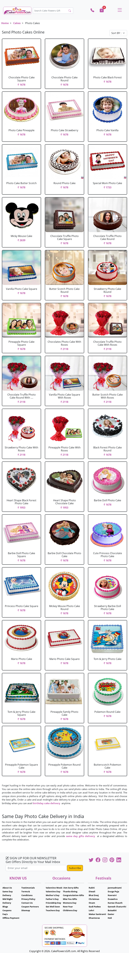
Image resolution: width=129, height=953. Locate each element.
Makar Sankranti (97, 914)
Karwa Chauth (115, 902)
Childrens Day (70, 910)
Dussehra (113, 899)
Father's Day (52, 899)
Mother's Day (52, 895)
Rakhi (92, 887)
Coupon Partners (30, 906)
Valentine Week (54, 887)
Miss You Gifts (70, 899)
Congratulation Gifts (73, 895)
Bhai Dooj (94, 895)
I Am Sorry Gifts (71, 887)
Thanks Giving (70, 891)
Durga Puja (113, 891)
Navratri (112, 895)
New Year (68, 906)
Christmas (94, 899)
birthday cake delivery (46, 803)
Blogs (5, 906)
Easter (111, 914)
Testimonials (28, 887)
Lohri (91, 910)
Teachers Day (53, 910)
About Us (7, 887)
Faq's (5, 914)
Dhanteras (94, 917)
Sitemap (25, 910)
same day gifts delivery (80, 836)
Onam (92, 902)
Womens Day (69, 902)
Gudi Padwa (95, 906)
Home (5, 23)
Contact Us (27, 902)
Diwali (92, 891)
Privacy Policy (28, 899)
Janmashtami (115, 887)
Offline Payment (11, 917)
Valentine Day (53, 891)
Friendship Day (53, 902)
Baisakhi (112, 910)
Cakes (17, 23)
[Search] (69, 11)
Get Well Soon (53, 906)
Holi (110, 917)
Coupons (7, 910)
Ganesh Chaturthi (117, 906)
